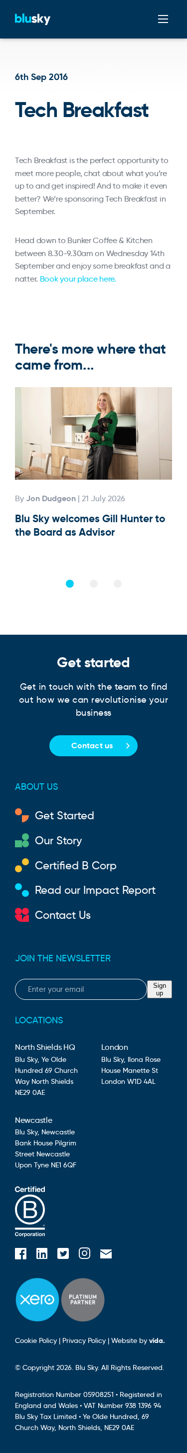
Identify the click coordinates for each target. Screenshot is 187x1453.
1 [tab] (70, 584)
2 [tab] (94, 584)
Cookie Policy (36, 1340)
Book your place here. (78, 279)
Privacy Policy (84, 1340)
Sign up (159, 989)
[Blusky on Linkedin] (41, 1255)
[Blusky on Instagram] (84, 1254)
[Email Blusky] (106, 1254)
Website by (138, 1340)
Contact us (92, 745)
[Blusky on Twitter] (63, 1255)
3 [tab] (118, 584)
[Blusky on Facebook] (20, 1254)
